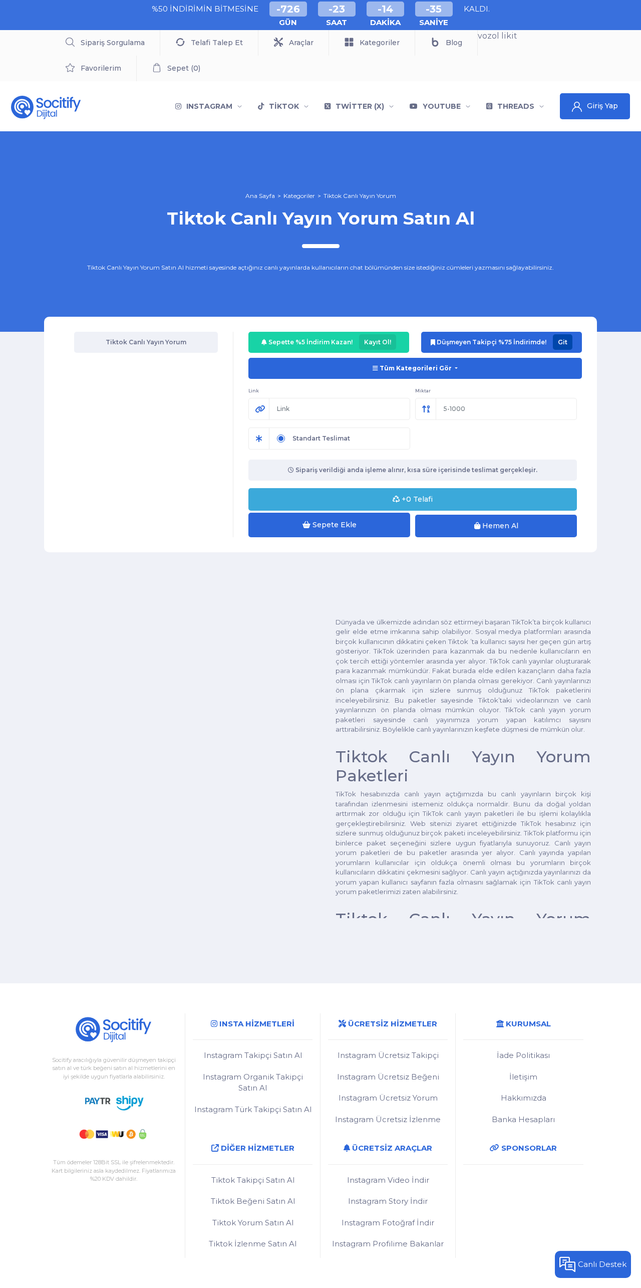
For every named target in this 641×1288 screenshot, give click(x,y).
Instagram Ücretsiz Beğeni (388, 1077)
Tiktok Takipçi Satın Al (252, 1180)
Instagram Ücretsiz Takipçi (388, 1055)
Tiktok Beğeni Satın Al (253, 1201)
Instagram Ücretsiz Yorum (388, 1098)
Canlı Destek (602, 1264)
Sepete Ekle (333, 524)
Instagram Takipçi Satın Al (253, 1055)
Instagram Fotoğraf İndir (388, 1222)
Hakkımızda (523, 1098)
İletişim (523, 1077)
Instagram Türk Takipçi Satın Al (252, 1109)
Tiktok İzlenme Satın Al (252, 1243)
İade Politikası (523, 1055)
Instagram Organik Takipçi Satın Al (253, 1082)
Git (562, 342)
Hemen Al (499, 525)
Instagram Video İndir (388, 1180)
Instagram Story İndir (388, 1201)
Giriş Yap (602, 105)
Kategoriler (299, 195)
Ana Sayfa (260, 195)
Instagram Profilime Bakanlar (388, 1243)
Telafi (417, 499)
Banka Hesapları (523, 1119)
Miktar (423, 390)
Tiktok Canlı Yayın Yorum (360, 195)
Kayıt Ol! (377, 342)
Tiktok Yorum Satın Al (252, 1222)
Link (253, 390)
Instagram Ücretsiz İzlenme (388, 1119)
